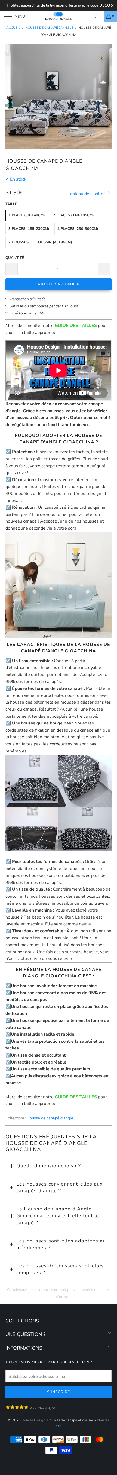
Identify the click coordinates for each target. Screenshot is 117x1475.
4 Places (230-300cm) (77, 228)
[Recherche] (98, 16)
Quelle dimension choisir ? (48, 1165)
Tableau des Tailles (87, 194)
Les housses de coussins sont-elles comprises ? (60, 1269)
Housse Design (33, 1420)
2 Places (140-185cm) (73, 215)
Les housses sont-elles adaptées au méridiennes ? (61, 1244)
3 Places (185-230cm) (28, 228)
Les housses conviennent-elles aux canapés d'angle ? (59, 1187)
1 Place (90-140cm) (26, 215)
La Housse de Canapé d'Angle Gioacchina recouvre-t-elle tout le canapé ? (57, 1216)
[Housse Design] (58, 16)
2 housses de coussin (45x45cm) (40, 242)
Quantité (14, 257)
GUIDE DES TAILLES (76, 326)
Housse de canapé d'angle (50, 1118)
